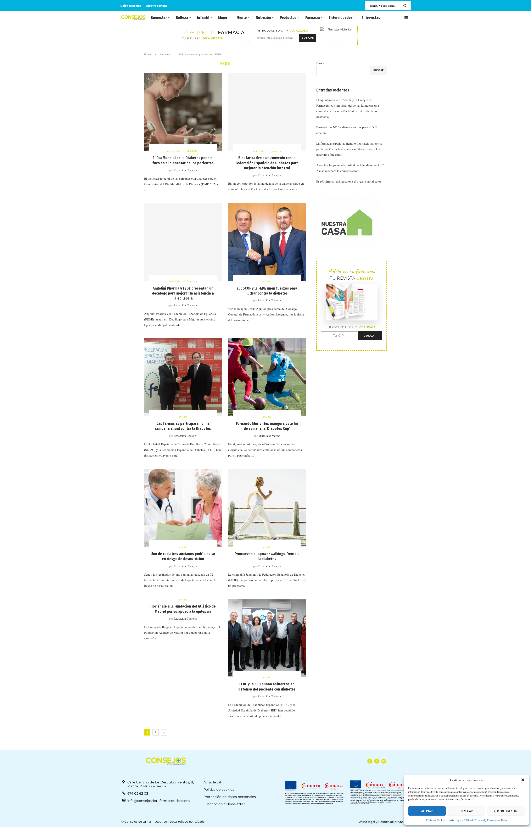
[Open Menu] (406, 17)
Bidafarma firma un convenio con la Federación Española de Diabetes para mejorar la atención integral (267, 163)
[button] (523, 780)
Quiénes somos (130, 6)
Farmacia (312, 17)
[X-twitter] (376, 761)
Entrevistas (371, 17)
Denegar (466, 811)
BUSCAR (307, 37)
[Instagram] (383, 761)
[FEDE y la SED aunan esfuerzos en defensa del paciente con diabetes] (267, 638)
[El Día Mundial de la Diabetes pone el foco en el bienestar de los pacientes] (183, 112)
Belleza (182, 17)
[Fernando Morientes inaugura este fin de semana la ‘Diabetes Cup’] (267, 377)
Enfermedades (341, 17)
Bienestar (159, 17)
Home (147, 54)
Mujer (223, 17)
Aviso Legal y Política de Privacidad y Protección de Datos (478, 820)
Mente (241, 17)
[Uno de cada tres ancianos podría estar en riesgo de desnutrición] (183, 508)
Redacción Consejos (185, 170)
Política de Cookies (435, 820)
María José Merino (269, 436)
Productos (288, 17)
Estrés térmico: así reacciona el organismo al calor (348, 181)
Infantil (203, 17)
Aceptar (427, 811)
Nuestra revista (156, 6)
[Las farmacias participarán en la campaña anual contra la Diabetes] (183, 377)
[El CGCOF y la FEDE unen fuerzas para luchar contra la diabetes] (267, 242)
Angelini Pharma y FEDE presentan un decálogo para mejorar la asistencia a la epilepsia (183, 293)
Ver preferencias (506, 811)
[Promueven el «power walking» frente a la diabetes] (267, 508)
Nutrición (263, 17)
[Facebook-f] (369, 761)
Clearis (200, 821)
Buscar (321, 63)
